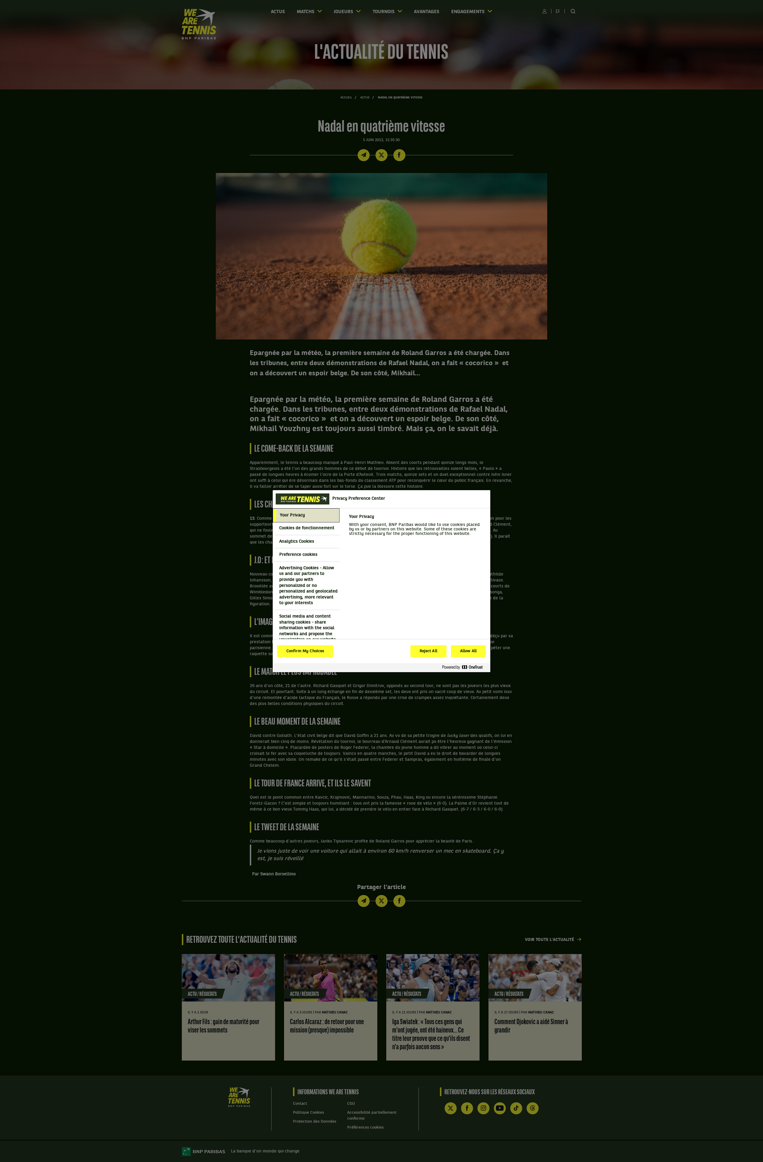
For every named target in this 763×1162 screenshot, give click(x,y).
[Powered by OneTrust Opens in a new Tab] (464, 667)
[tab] (306, 515)
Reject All (428, 651)
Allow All (468, 651)
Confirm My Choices (305, 651)
